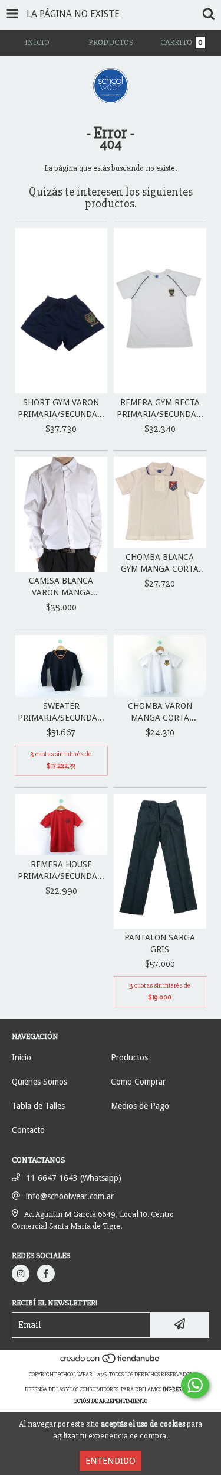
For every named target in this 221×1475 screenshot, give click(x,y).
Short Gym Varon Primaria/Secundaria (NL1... (61, 409)
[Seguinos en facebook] (46, 1273)
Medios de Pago (140, 1106)
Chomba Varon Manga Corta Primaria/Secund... (159, 712)
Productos (129, 1057)
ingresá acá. (180, 1389)
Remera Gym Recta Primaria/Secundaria (160, 408)
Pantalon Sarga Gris (159, 943)
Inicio (21, 1057)
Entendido (110, 1461)
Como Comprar (138, 1081)
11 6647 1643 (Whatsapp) (73, 1178)
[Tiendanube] (110, 1362)
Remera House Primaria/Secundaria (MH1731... (61, 870)
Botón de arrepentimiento (110, 1401)
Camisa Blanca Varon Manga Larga (61, 587)
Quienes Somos (39, 1081)
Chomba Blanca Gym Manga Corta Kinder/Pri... (160, 563)
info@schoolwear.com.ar (70, 1196)
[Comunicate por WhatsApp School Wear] (195, 1385)
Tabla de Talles (38, 1106)
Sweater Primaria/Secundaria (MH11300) (61, 712)
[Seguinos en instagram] (20, 1273)
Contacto (28, 1130)
